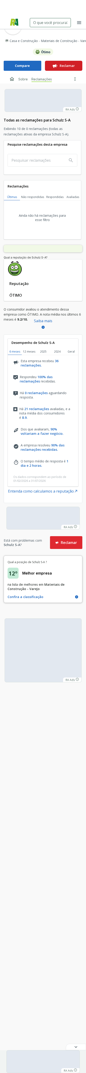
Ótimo (45, 52)
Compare (22, 65)
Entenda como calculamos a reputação (41, 491)
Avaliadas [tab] (73, 197)
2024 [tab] (57, 351)
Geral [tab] (71, 351)
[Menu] (79, 23)
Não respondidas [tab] (32, 197)
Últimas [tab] (12, 197)
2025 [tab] (43, 351)
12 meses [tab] (29, 351)
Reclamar (67, 65)
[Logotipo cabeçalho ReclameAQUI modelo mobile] (14, 23)
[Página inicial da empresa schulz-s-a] (12, 79)
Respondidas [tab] (55, 197)
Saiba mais (43, 320)
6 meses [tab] (14, 351)
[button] (76, 1047)
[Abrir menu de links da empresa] (75, 79)
